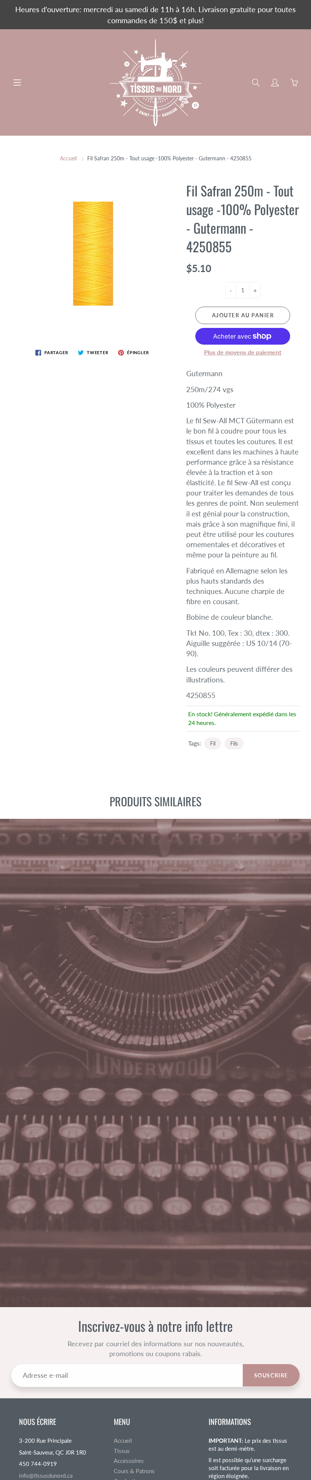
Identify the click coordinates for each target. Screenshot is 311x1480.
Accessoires (129, 1461)
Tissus (122, 1451)
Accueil (68, 158)
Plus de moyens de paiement (242, 352)
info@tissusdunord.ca (45, 1475)
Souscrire (271, 1375)
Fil (212, 743)
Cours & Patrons (134, 1471)
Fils (234, 743)
